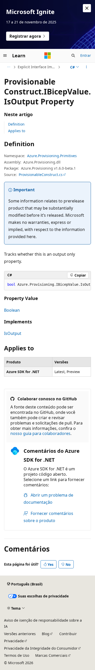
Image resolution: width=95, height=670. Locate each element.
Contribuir (68, 633)
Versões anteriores (20, 633)
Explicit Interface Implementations (37, 66)
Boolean (12, 310)
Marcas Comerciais (51, 655)
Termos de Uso (16, 655)
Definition (16, 124)
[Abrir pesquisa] (73, 55)
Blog (45, 633)
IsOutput (12, 333)
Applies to (16, 130)
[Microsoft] (47, 55)
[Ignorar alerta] (87, 8)
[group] (47, 284)
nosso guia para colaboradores (40, 433)
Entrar (85, 55)
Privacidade (14, 640)
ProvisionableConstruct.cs (41, 174)
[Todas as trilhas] (8, 67)
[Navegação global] (5, 55)
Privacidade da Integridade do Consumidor (41, 648)
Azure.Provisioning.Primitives (52, 155)
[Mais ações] (86, 67)
